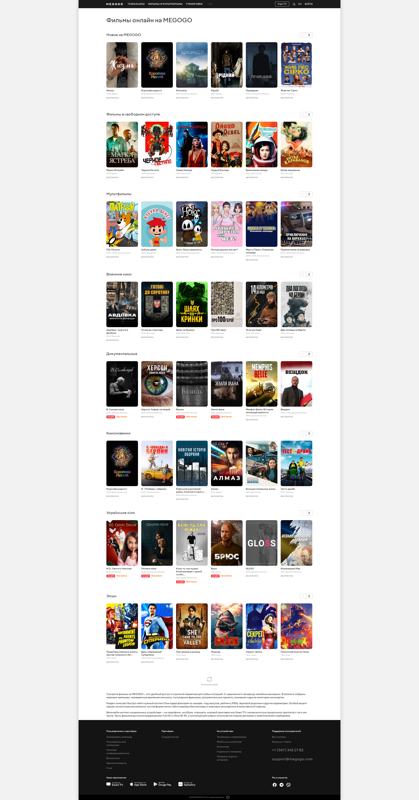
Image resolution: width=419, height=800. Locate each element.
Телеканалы (136, 4)
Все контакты (279, 737)
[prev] (303, 35)
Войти (309, 4)
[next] (309, 35)
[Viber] (288, 784)
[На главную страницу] (114, 4)
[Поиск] (294, 4)
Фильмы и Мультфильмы (165, 4)
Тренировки (194, 4)
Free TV (282, 4)
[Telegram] (281, 784)
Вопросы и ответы (281, 741)
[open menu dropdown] (210, 4)
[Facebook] (274, 784)
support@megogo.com (292, 759)
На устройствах (225, 731)
